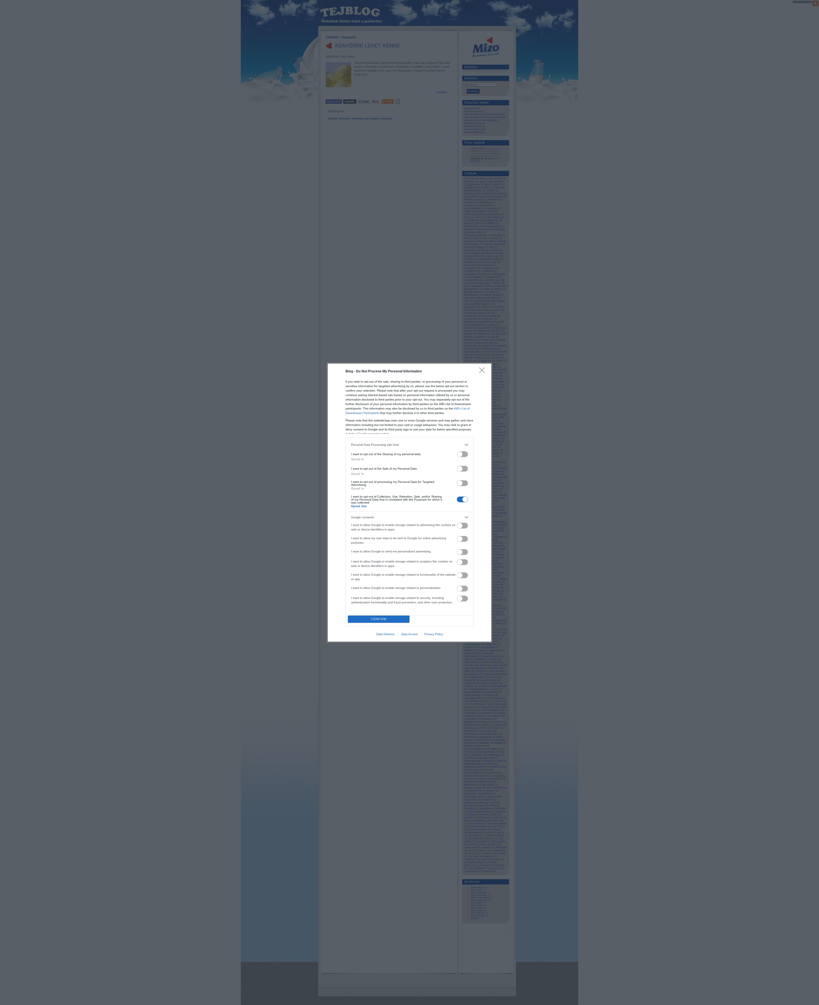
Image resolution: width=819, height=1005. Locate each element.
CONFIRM (379, 619)
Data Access (409, 634)
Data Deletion (385, 634)
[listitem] (409, 445)
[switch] (462, 454)
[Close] (483, 371)
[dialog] (409, 502)
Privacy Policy (433, 634)
